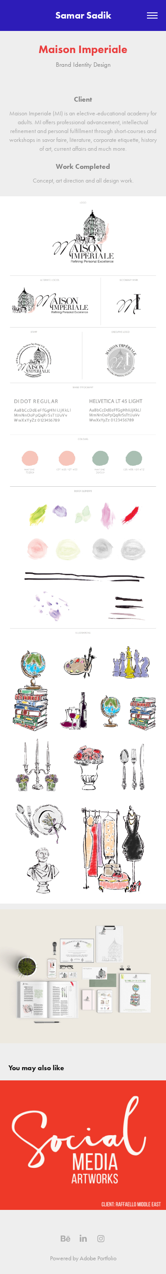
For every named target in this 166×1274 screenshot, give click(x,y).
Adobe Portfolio (98, 1258)
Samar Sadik (83, 15)
